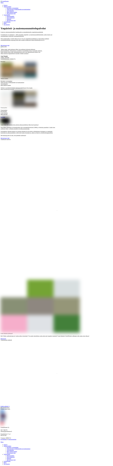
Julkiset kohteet (7, 6)
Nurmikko (23, 367)
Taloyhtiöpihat (10, 10)
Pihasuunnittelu (10, 16)
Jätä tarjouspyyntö (11, 13)
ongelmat (28, 367)
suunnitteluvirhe (51, 367)
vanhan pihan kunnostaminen (67, 367)
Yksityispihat (7, 15)
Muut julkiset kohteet (12, 12)
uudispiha (57, 367)
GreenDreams (7, 22)
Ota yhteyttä (7, 24)
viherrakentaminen (79, 367)
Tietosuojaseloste (12, 439)
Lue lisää (3, 377)
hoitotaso (10, 367)
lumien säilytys (16, 367)
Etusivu (5, 5)
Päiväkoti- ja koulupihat (12, 8)
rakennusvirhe (42, 367)
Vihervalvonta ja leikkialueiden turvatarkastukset (18, 9)
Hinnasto (9, 19)
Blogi (5, 23)
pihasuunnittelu (35, 367)
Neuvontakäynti (11, 17)
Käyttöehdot (4, 439)
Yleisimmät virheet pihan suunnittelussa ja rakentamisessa (24, 371)
